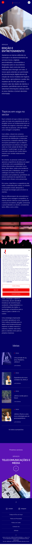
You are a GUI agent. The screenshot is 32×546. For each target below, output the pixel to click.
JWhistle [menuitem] (16, 530)
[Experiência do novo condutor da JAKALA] (16, 378)
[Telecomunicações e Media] (16, 470)
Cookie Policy (9, 281)
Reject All (16, 289)
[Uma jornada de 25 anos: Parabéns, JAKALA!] (16, 359)
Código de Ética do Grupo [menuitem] (16, 514)
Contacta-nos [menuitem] (16, 526)
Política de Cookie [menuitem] (16, 522)
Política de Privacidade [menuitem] (16, 518)
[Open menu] (3, 2)
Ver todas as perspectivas (16, 429)
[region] (16, 273)
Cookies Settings (16, 285)
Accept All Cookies (16, 294)
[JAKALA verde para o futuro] (16, 397)
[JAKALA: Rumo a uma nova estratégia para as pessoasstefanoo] (16, 416)
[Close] (29, 250)
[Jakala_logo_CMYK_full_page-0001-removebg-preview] (16, 3)
